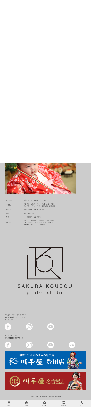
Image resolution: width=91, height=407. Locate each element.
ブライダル (42, 200)
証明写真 (52, 206)
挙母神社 (26, 224)
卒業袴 (36, 200)
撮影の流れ (37, 217)
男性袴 (30, 200)
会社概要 (33, 220)
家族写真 (45, 206)
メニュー (44, 405)
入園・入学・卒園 (48, 204)
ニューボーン (36, 206)
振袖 (25, 200)
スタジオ (26, 220)
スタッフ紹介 (49, 220)
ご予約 (82, 405)
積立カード (34, 224)
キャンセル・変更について (47, 222)
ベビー (38, 204)
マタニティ (27, 206)
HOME (26, 405)
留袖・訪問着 (28, 209)
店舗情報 (41, 220)
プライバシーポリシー (31, 222)
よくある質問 (28, 217)
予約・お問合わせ (29, 213)
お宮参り (26, 204)
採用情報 (42, 224)
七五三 (33, 204)
